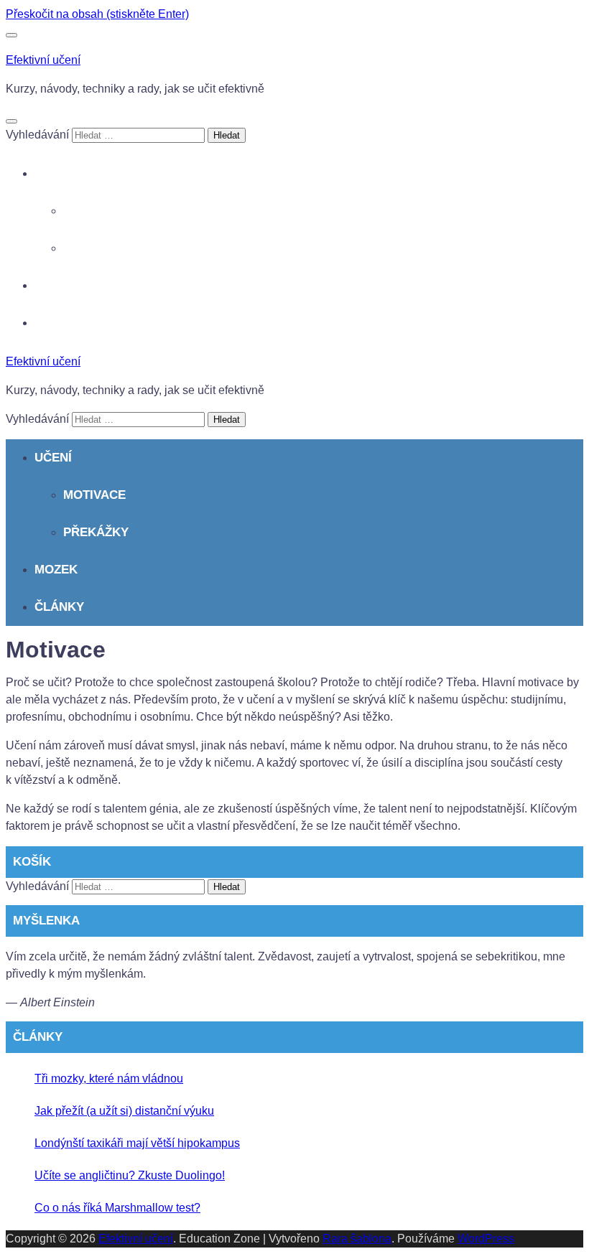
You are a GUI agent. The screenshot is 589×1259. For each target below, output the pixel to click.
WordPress (486, 1238)
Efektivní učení (43, 60)
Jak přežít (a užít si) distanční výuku (124, 1111)
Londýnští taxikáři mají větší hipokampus (137, 1143)
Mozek (56, 285)
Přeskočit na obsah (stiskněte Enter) (97, 14)
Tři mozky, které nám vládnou (108, 1078)
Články (59, 322)
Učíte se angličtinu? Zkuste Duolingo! (129, 1175)
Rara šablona (357, 1238)
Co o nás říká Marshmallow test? (117, 1208)
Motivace (94, 210)
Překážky (96, 248)
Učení (53, 173)
